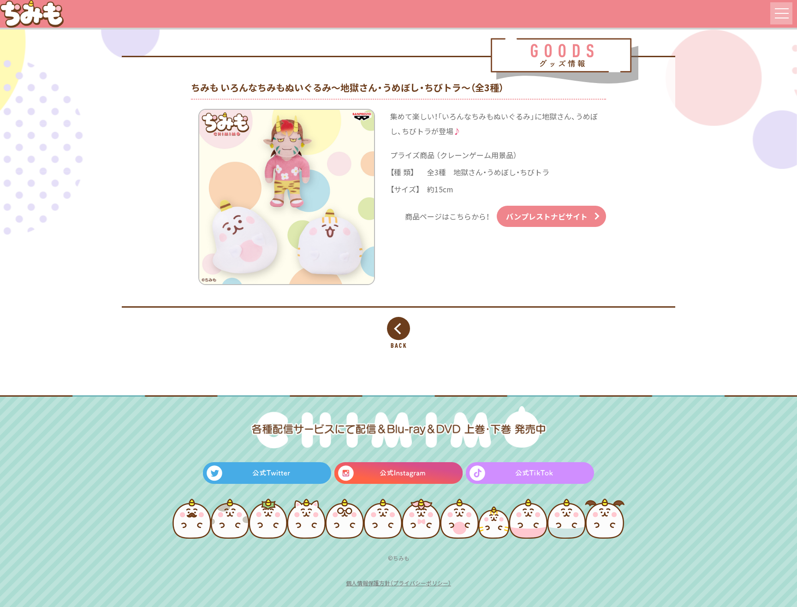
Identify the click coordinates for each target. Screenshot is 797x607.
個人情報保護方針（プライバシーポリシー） (398, 583)
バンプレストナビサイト (547, 216)
